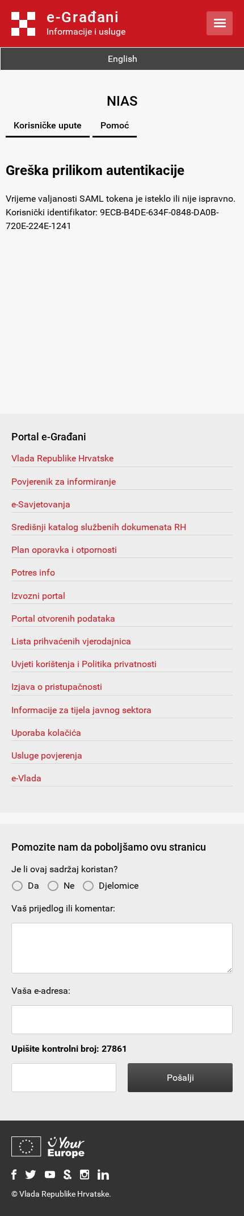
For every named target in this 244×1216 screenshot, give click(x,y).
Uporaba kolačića (46, 732)
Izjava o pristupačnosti (56, 686)
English (122, 58)
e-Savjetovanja (40, 504)
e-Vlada (26, 778)
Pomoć (114, 125)
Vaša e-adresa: (40, 990)
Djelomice (118, 885)
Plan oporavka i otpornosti (64, 549)
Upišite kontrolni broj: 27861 (69, 1048)
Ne (69, 885)
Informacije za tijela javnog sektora (81, 710)
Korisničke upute (48, 125)
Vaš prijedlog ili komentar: (63, 908)
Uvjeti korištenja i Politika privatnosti (84, 664)
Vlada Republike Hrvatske (62, 458)
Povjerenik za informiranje (63, 481)
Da (33, 885)
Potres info (33, 572)
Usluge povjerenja (46, 755)
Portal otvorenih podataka (63, 618)
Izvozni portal (38, 595)
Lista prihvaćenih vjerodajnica (71, 641)
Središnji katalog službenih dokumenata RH (98, 527)
